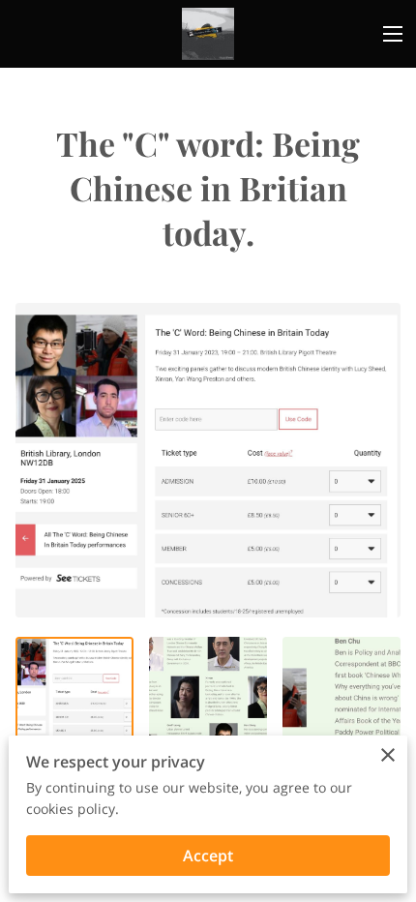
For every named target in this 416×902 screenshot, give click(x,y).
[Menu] (392, 33)
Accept (208, 855)
